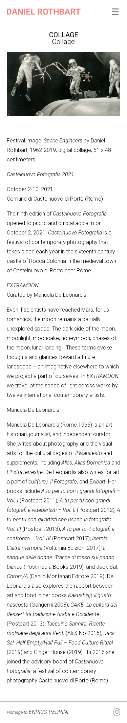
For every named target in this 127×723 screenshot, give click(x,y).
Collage (63, 35)
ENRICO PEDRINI (37, 712)
